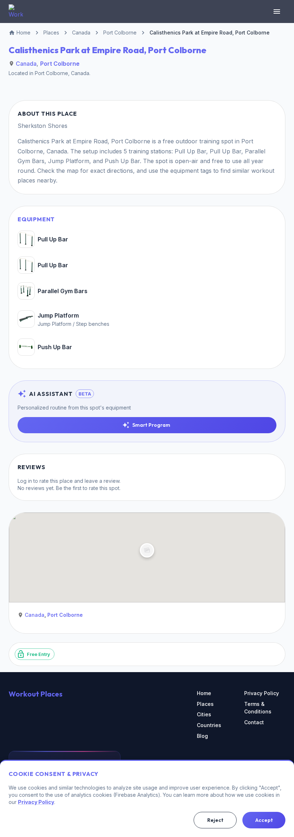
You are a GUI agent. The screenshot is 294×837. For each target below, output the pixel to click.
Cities (204, 714)
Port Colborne (60, 63)
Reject (215, 820)
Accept (264, 820)
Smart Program (151, 425)
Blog (202, 736)
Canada (26, 63)
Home (204, 693)
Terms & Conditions (257, 708)
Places (205, 704)
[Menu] (276, 11)
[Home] (16, 11)
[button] (147, 550)
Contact (254, 722)
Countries (209, 725)
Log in (25, 481)
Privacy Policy (261, 693)
